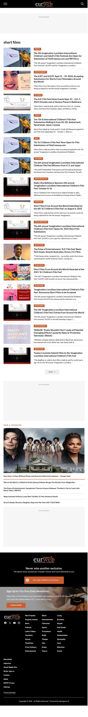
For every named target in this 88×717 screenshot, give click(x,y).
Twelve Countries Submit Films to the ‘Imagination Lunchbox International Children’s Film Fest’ (58, 354)
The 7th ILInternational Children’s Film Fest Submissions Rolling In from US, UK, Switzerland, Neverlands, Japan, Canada (57, 122)
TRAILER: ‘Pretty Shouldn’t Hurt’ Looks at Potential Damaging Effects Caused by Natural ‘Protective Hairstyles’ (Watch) (58, 333)
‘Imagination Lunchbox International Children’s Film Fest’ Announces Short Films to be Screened (59, 291)
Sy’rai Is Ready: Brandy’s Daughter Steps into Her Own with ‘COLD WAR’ (32, 502)
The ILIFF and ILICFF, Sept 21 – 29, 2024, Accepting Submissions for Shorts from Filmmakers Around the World (58, 79)
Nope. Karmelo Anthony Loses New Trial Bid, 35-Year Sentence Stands (31, 496)
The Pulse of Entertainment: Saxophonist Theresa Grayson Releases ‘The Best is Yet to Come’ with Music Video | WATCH (42, 489)
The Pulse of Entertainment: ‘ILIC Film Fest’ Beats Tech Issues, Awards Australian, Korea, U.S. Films (57, 250)
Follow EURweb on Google (46, 580)
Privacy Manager (10, 692)
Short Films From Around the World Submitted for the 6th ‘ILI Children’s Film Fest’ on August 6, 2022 (58, 207)
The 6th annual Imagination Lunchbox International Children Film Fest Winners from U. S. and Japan (59, 164)
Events (37, 49)
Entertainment (40, 72)
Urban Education (41, 178)
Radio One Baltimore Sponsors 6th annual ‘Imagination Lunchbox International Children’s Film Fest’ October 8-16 (59, 186)
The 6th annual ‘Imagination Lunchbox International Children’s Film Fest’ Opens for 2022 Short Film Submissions (59, 229)
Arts (36, 138)
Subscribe (16, 605)
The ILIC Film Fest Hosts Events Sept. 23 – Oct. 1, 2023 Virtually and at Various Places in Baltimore (57, 100)
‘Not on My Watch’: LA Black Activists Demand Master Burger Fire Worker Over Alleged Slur (39, 482)
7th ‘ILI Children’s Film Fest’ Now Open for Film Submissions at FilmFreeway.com (56, 143)
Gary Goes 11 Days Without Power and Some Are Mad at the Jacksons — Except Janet (37, 476)
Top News (38, 158)
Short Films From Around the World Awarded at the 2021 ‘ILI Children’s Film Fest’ (59, 270)
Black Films (39, 245)
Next (51, 372)
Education (38, 201)
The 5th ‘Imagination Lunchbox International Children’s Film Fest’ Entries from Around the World (59, 311)
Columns (38, 95)
